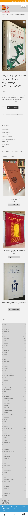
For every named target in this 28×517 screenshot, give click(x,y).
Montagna (6, 430)
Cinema (5, 352)
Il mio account (4, 514)
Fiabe (6, 405)
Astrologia (6, 343)
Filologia (5, 377)
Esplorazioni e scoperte (9, 375)
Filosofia (6, 380)
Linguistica (6, 417)
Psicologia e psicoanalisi (9, 451)
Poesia (6, 412)
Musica (5, 433)
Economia (6, 368)
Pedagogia (6, 444)
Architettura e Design (8, 333)
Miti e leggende (8, 410)
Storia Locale (6, 484)
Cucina (5, 357)
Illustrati (6, 393)
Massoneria (6, 424)
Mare (5, 421)
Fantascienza (8, 403)
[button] (24, 22)
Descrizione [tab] (4, 121)
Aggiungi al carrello (12, 107)
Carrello (21, 513)
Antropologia (6, 329)
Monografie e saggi (15, 114)
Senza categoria (7, 470)
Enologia (5, 370)
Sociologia (6, 472)
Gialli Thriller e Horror (9, 407)
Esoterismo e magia (8, 373)
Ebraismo (13, 14)
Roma (5, 463)
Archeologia (6, 331)
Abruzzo (7, 486)
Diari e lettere (7, 361)
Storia (5, 477)
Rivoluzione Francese (9, 479)
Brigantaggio (6, 350)
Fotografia (6, 382)
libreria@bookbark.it (17, 1)
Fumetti (5, 384)
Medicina (6, 426)
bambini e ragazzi (9, 398)
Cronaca (5, 354)
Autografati (6, 345)
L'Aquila (7, 488)
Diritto (5, 364)
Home (4, 14)
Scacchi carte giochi (8, 465)
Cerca (14, 514)
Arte (5, 336)
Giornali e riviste (7, 389)
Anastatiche (6, 327)
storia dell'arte (7, 481)
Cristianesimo (8, 456)
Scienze (5, 467)
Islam (6, 460)
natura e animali (7, 435)
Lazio (6, 490)
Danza (5, 359)
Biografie (6, 347)
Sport (5, 474)
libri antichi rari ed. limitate (10, 414)
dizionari (6, 366)
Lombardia (7, 493)
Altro (5, 324)
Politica (5, 447)
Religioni (8, 14)
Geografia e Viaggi (8, 387)
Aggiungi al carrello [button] (14, 204)
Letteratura (6, 396)
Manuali (5, 419)
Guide (5, 391)
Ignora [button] (3, 510)
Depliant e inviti (8, 340)
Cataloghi (7, 338)
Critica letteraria (8, 400)
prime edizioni (7, 449)
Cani (6, 440)
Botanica (7, 437)
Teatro (5, 495)
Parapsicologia (7, 442)
